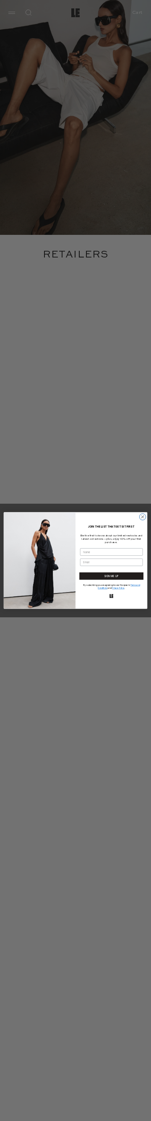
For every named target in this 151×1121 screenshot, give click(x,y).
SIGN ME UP (111, 576)
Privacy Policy (118, 588)
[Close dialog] (142, 517)
